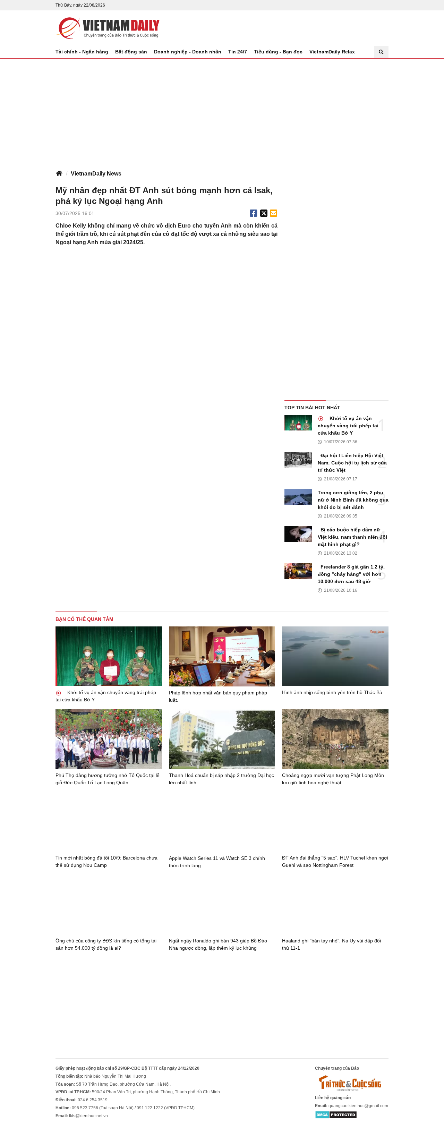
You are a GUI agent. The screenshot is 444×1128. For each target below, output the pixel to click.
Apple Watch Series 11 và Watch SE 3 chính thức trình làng (217, 861)
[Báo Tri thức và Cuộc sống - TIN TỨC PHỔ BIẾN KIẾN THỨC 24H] (351, 1082)
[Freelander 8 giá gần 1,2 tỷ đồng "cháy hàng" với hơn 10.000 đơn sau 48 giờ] (298, 571)
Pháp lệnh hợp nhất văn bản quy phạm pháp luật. (218, 696)
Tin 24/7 (237, 51)
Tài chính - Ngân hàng (82, 51)
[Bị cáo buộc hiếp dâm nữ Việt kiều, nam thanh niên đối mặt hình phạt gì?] (298, 534)
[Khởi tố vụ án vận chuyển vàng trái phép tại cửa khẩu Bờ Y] (298, 422)
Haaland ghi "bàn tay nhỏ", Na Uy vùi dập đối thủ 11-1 (331, 944)
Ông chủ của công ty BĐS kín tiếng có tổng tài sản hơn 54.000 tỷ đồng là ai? (106, 944)
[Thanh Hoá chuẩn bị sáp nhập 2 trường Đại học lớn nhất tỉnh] (222, 739)
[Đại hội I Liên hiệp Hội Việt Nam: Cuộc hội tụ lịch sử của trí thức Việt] (298, 460)
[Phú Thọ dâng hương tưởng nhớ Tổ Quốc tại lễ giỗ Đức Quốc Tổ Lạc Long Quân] (109, 739)
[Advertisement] (222, 110)
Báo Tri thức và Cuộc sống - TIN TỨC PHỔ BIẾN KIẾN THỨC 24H (108, 28)
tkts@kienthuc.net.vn (88, 1115)
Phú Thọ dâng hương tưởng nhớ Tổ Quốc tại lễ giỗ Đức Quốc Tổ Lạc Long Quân (108, 778)
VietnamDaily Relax (332, 51)
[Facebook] (253, 213)
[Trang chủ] (59, 174)
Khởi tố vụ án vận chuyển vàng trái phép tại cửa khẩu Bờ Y (348, 426)
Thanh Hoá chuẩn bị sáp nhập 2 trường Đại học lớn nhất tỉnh (221, 778)
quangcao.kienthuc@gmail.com (358, 1105)
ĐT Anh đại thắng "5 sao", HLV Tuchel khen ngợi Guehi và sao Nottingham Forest (335, 861)
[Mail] (273, 213)
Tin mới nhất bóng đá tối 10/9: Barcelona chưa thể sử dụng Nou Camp (106, 861)
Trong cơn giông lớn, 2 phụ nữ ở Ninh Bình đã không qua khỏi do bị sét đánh (353, 500)
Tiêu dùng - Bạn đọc (278, 51)
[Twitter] (264, 213)
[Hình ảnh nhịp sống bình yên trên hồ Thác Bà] (335, 656)
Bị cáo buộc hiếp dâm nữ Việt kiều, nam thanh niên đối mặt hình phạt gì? (352, 537)
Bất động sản (131, 51)
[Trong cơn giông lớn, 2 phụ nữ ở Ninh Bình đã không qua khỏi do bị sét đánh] (298, 497)
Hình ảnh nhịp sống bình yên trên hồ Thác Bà (332, 692)
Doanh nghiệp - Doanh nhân (187, 51)
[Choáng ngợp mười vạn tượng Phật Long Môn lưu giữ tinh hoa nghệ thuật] (335, 739)
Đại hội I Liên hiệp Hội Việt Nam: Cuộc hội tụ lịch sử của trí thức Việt (352, 463)
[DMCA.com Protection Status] (336, 1114)
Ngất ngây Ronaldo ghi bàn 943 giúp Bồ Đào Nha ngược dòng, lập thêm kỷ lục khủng (218, 944)
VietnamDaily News (96, 174)
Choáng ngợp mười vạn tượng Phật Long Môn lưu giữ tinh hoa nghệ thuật (333, 778)
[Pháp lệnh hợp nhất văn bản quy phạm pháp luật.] (222, 656)
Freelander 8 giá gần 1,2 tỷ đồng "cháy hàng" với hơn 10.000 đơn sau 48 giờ (350, 574)
